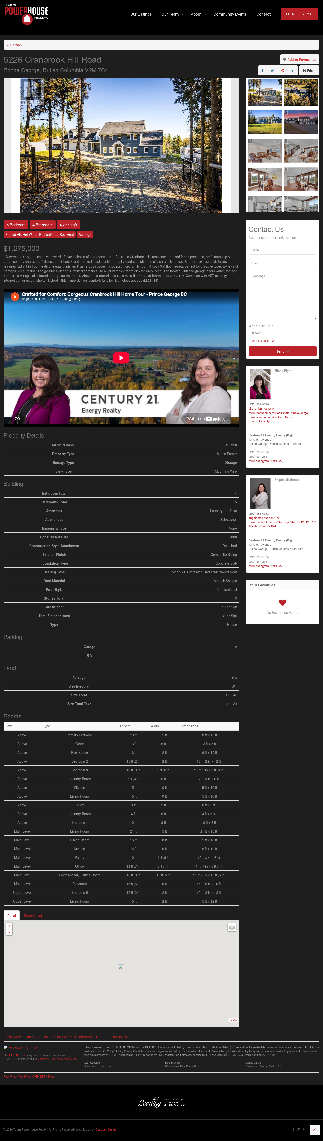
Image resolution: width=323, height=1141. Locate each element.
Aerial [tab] (11, 915)
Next (235, 145)
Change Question (260, 340)
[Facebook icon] (294, 1129)
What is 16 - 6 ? (261, 326)
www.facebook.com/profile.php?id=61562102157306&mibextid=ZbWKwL (282, 524)
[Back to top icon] (315, 1130)
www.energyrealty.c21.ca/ (265, 461)
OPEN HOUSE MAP (300, 14)
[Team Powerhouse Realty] (27, 14)
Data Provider (173, 1062)
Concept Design (106, 1129)
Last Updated (92, 1062)
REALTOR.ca (17, 1055)
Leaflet (233, 1020)
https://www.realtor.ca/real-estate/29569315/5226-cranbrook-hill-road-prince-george (66, 1036)
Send (281, 351)
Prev (7, 145)
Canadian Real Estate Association (57, 1059)
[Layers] (232, 927)
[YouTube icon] (304, 1129)
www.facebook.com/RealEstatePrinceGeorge (278, 413)
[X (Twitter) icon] (299, 1129)
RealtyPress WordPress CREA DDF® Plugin (29, 1076)
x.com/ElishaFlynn (261, 421)
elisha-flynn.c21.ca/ (261, 408)
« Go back (14, 45)
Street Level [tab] (33, 915)
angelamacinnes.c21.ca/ (265, 518)
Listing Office (253, 1062)
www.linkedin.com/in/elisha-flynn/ (270, 417)
